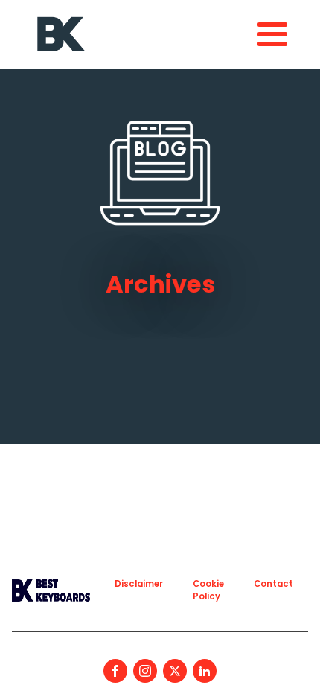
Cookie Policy (208, 590)
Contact (273, 584)
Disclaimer (139, 584)
